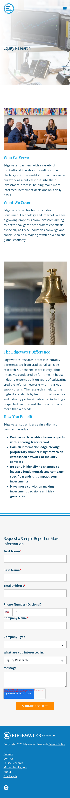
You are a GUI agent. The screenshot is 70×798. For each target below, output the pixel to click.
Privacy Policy (57, 744)
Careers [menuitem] (8, 754)
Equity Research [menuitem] (13, 763)
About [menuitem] (7, 772)
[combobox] (35, 644)
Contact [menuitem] (8, 758)
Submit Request (35, 706)
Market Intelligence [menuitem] (15, 767)
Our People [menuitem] (10, 776)
